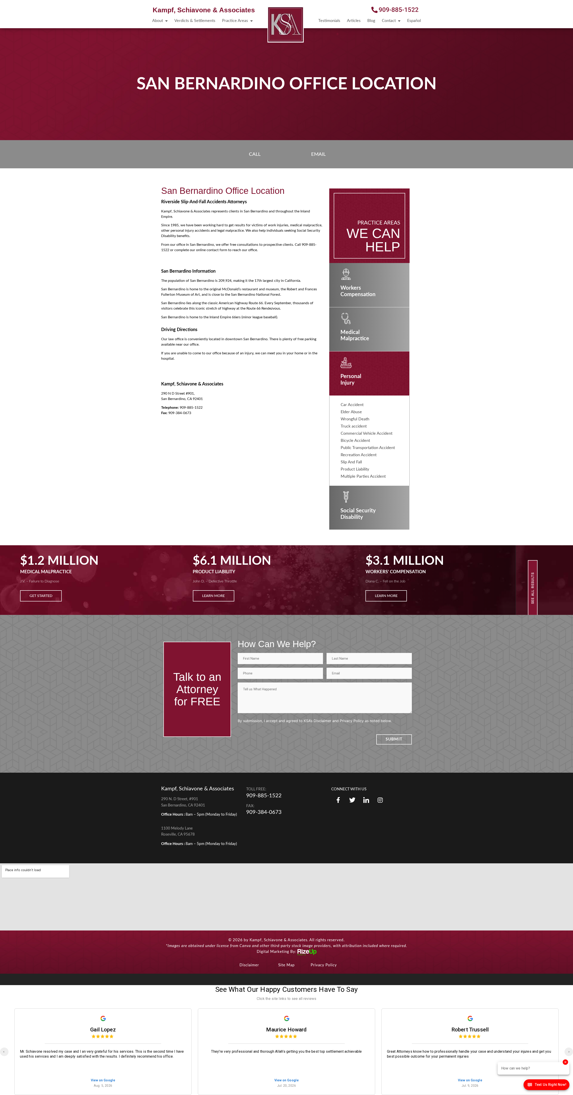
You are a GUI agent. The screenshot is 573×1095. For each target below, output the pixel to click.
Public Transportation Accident (368, 448)
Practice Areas (235, 21)
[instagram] (366, 800)
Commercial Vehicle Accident (366, 434)
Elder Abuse (351, 412)
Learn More (213, 596)
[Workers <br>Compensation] (346, 274)
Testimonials (329, 21)
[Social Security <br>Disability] (346, 497)
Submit (394, 739)
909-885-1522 (264, 795)
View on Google (103, 1080)
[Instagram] (380, 800)
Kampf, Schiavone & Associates (204, 10)
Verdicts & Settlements (194, 21)
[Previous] (4, 1052)
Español (414, 21)
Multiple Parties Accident (363, 477)
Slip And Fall (351, 462)
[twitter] (352, 800)
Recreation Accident (358, 455)
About (157, 21)
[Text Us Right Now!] (546, 1086)
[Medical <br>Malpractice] (346, 318)
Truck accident (354, 426)
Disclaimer (249, 965)
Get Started (41, 596)
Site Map (286, 965)
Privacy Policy (324, 965)
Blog (371, 21)
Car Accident (352, 405)
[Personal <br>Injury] (346, 362)
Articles (354, 21)
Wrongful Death (355, 419)
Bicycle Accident (355, 441)
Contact (389, 21)
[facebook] (338, 800)
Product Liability (355, 469)
